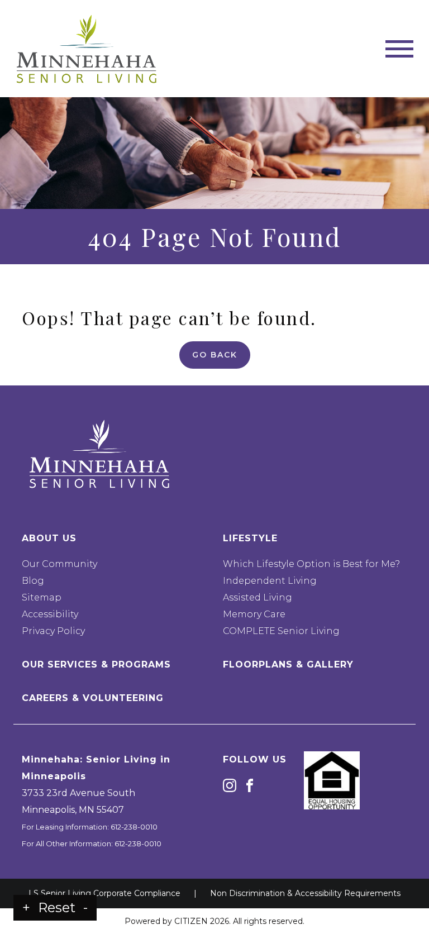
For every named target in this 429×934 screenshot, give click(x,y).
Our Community (59, 564)
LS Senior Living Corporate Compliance (104, 893)
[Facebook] (249, 785)
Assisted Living (257, 597)
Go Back (214, 355)
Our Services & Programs (96, 664)
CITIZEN (191, 921)
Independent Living (270, 580)
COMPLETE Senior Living (281, 631)
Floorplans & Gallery (288, 664)
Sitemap (41, 597)
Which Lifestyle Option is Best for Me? (311, 564)
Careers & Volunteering (93, 698)
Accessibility (50, 614)
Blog (33, 580)
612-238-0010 (134, 826)
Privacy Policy (53, 631)
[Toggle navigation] (399, 49)
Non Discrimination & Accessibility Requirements (305, 893)
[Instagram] (229, 785)
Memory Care (254, 614)
